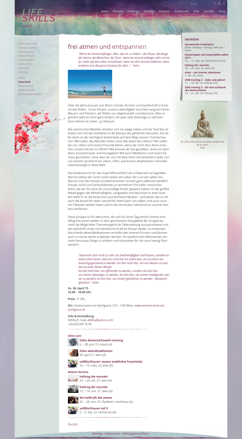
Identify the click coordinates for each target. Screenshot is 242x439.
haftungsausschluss (135, 433)
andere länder (26, 90)
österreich (24, 81)
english (27, 26)
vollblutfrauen (26, 55)
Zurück (72, 424)
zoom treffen (25, 64)
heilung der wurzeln (197, 65)
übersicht (24, 68)
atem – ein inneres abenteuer (203, 72)
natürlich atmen (27, 47)
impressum (112, 433)
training (23, 72)
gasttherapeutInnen (30, 94)
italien (22, 77)
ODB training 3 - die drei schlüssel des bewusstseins (205, 89)
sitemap (97, 433)
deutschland (25, 86)
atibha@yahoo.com (100, 320)
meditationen (26, 51)
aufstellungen (26, 59)
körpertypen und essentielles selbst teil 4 (207, 56)
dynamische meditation (199, 44)
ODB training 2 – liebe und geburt (205, 80)
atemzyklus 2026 (28, 43)
